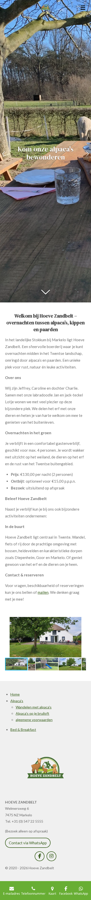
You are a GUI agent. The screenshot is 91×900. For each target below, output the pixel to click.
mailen (43, 592)
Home (15, 694)
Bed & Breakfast (23, 729)
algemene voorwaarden (34, 720)
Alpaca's (16, 701)
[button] (81, 621)
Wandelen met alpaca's (34, 707)
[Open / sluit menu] (82, 8)
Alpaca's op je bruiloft (32, 713)
